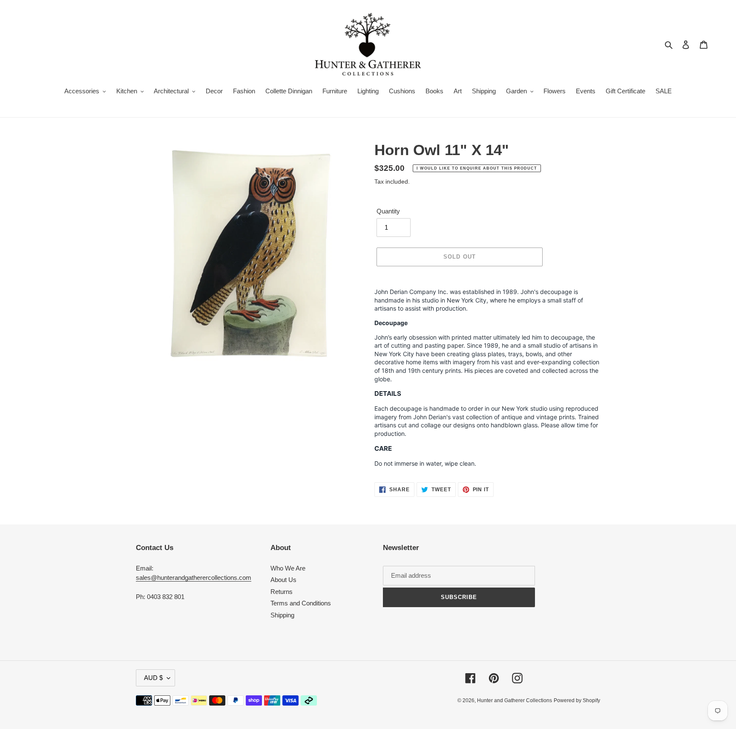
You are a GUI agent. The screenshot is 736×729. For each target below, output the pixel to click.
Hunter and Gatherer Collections (514, 700)
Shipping (282, 615)
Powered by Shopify (577, 700)
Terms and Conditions (300, 603)
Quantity (388, 211)
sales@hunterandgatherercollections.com (193, 577)
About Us (283, 579)
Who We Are (287, 568)
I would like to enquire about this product (477, 168)
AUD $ (153, 677)
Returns (281, 591)
